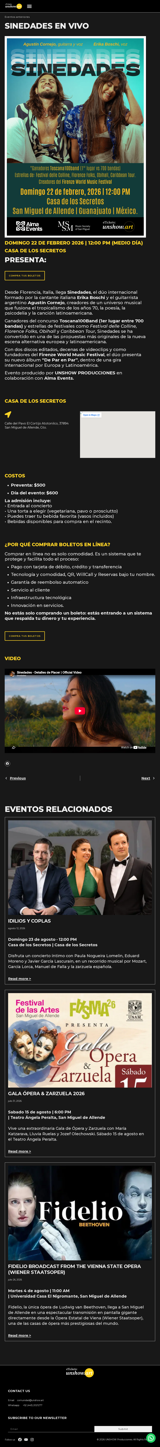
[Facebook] (20, 1439)
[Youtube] (26, 1439)
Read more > (19, 979)
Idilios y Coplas (29, 921)
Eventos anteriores (17, 16)
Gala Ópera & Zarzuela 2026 (46, 1093)
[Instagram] (32, 1439)
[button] (29, 6)
